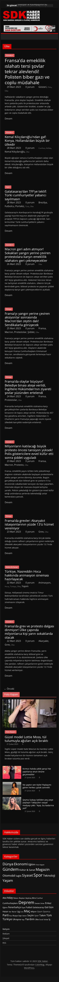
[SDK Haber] (5, 37)
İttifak (46, 920)
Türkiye (13, 586)
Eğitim (31, 864)
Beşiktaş (28, 898)
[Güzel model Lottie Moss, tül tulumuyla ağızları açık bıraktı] (29, 700)
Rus (10, 916)
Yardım (30, 919)
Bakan (15, 898)
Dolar (42, 903)
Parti (6, 915)
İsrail (41, 919)
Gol (46, 907)
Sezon (24, 916)
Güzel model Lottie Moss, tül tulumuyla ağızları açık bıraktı (26, 739)
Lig (18, 911)
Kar (10, 912)
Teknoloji (49, 875)
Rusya (15, 915)
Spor (8, 187)
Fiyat (23, 907)
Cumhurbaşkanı (10, 903)
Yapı (23, 919)
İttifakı (48, 148)
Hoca (7, 586)
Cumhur (42, 148)
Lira (21, 912)
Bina (34, 898)
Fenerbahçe (14, 907)
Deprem (26, 902)
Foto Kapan (10, 732)
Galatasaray (38, 907)
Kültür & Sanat (12, 567)
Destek (37, 903)
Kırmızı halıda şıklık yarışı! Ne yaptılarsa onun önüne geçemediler (37, 771)
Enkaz (48, 903)
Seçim (30, 915)
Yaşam (8, 880)
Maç (27, 911)
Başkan (22, 898)
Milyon (34, 911)
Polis (49, 87)
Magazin (43, 869)
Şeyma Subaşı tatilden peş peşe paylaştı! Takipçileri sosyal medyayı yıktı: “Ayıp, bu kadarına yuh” (38, 804)
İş (49, 919)
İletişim (6, 929)
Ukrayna (17, 919)
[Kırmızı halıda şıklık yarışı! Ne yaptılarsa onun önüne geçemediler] (12, 767)
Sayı (20, 915)
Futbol (29, 907)
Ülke (6, 91)
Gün (51, 907)
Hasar (5, 911)
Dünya (8, 309)
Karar (14, 912)
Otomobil (9, 875)
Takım (42, 915)
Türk (27, 206)
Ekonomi (21, 864)
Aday (10, 897)
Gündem (9, 55)
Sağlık (18, 875)
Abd (4, 897)
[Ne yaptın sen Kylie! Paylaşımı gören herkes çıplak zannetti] (12, 783)
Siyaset (27, 875)
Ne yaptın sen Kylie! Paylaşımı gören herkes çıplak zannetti (37, 786)
